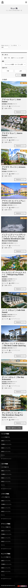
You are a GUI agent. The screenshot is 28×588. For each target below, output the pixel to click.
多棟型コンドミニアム (5, 451)
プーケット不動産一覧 (5, 527)
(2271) (5, 45)
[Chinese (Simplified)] (18, 586)
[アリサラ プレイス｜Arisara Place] (14, 157)
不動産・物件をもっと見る (14, 428)
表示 (24, 75)
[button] (14, 58)
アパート (3, 455)
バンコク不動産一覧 (5, 437)
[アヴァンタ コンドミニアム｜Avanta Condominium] (14, 191)
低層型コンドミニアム (5, 440)
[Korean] (24, 586)
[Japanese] (22, 586)
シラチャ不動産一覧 (5, 497)
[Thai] (26, 586)
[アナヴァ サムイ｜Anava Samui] (14, 123)
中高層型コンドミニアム (6, 444)
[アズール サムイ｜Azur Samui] (14, 89)
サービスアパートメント (6, 458)
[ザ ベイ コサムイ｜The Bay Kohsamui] (14, 367)
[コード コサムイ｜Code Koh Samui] (14, 300)
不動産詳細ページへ (20, 112)
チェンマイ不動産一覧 (5, 557)
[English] (20, 586)
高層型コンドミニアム (5, 448)
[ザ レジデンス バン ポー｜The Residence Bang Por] (14, 403)
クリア (18, 75)
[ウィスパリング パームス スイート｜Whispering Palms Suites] (14, 262)
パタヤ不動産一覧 (5, 467)
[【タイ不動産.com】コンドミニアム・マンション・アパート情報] (2, 2)
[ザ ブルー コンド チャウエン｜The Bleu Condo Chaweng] (14, 333)
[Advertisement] (14, 29)
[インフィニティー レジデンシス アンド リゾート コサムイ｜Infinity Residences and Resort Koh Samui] (14, 224)
